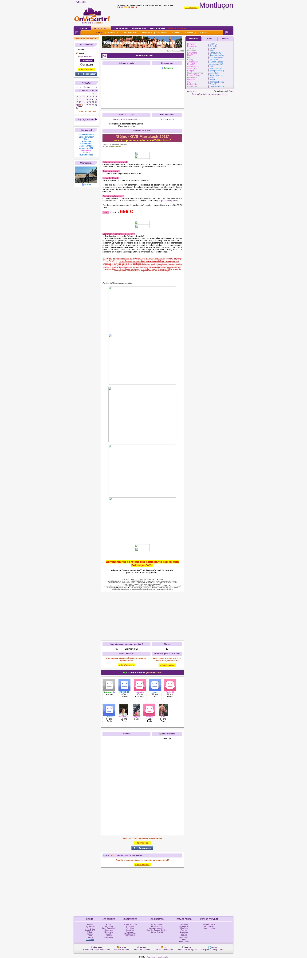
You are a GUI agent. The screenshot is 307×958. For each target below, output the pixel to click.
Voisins (225, 39)
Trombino (130, 928)
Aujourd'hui (113, 32)
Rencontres (184, 938)
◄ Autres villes (80, 2)
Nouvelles (176, 32)
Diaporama (147, 32)
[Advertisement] (175, 16)
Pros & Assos (90, 926)
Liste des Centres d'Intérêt (156, 930)
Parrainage (184, 924)
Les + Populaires (130, 32)
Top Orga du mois (86, 119)
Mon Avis (184, 936)
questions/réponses (169, 201)
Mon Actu (184, 928)
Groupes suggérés (156, 928)
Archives (189, 32)
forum (231, 91)
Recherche (162, 32)
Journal (184, 934)
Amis (209, 39)
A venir (99, 32)
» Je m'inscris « (191, 8)
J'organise (184, 932)
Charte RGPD (89, 930)
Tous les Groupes (157, 924)
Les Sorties (100, 29)
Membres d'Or (130, 934)
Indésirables (184, 941)
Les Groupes (139, 28)
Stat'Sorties (203, 32)
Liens (90, 936)
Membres (193, 39)
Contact (90, 938)
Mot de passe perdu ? (86, 56)
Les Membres (121, 28)
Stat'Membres (130, 936)
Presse (90, 934)
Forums (90, 928)
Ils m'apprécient (209, 928)
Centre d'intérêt (157, 932)
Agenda (184, 930)
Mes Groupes (156, 926)
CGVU (89, 932)
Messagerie (184, 926)
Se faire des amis (130, 924)
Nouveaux (130, 932)
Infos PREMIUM (209, 924)
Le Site (83, 28)
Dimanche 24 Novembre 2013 (126, 119)
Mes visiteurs (209, 926)
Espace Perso (157, 28)
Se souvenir (88, 65)
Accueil (90, 924)
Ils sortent (130, 930)
